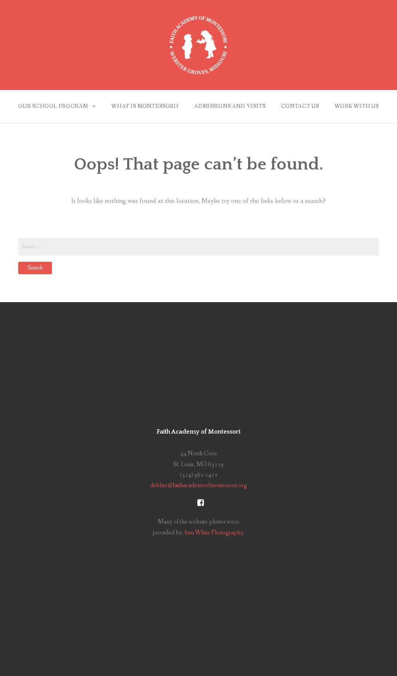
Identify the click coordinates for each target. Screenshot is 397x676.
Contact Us (300, 106)
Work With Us (357, 106)
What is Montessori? (144, 106)
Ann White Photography (213, 533)
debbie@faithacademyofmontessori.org (198, 485)
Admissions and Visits (230, 106)
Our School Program (53, 106)
